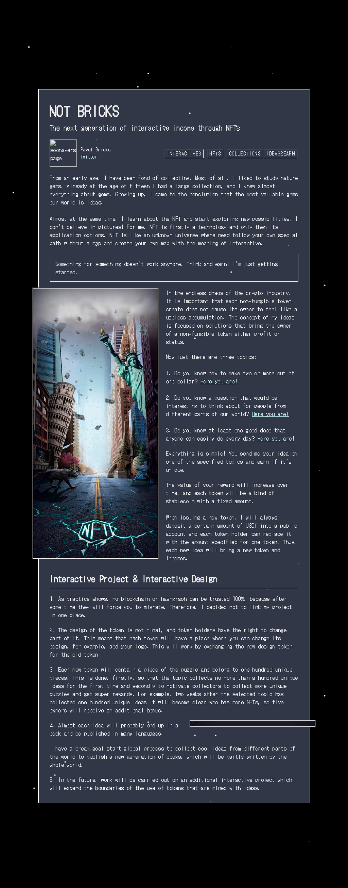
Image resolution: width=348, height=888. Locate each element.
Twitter (89, 156)
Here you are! (219, 381)
